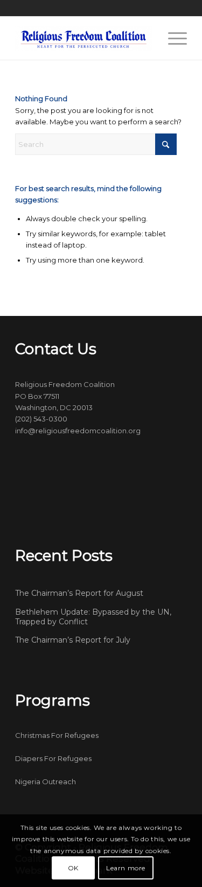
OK (73, 868)
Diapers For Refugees (53, 758)
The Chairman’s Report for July (72, 640)
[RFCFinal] (83, 38)
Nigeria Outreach (45, 781)
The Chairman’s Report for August (79, 593)
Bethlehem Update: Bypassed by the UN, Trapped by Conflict (93, 616)
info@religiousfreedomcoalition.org (78, 430)
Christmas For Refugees (57, 735)
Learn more (125, 868)
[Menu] (172, 38)
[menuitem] (172, 38)
